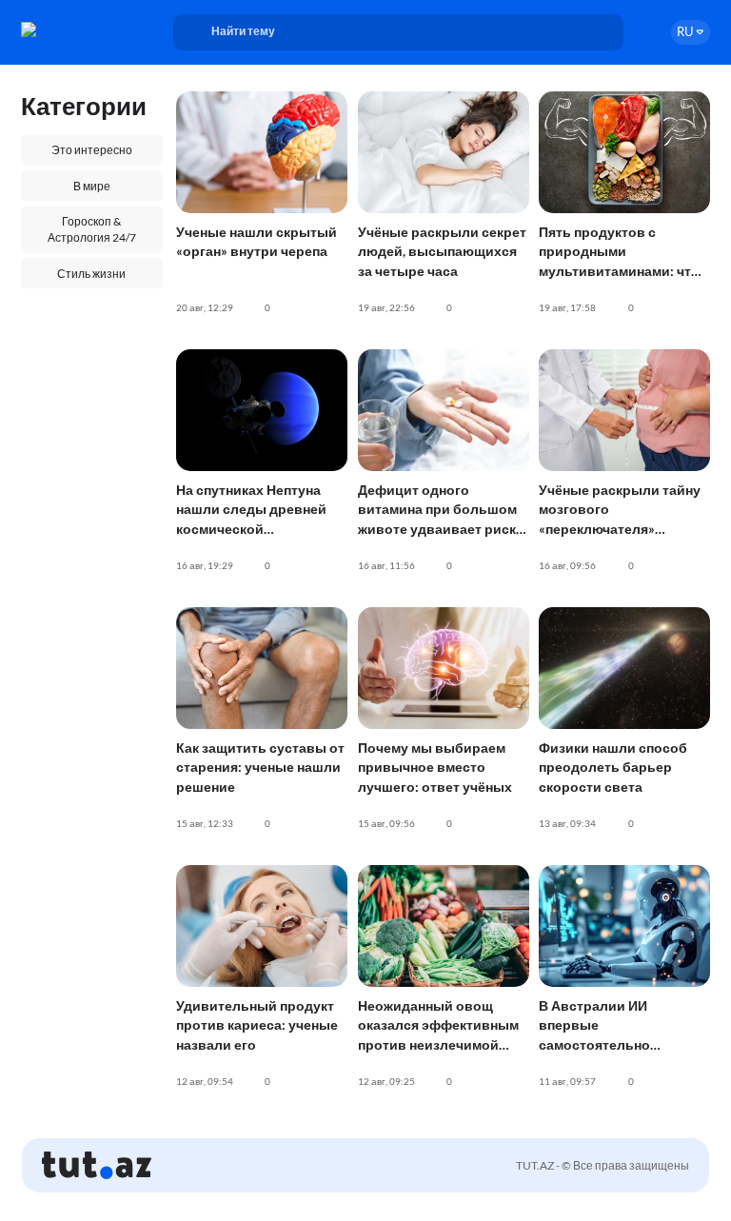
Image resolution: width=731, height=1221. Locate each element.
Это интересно (91, 150)
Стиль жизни (91, 273)
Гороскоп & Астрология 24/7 (92, 229)
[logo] (74, 29)
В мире (91, 186)
